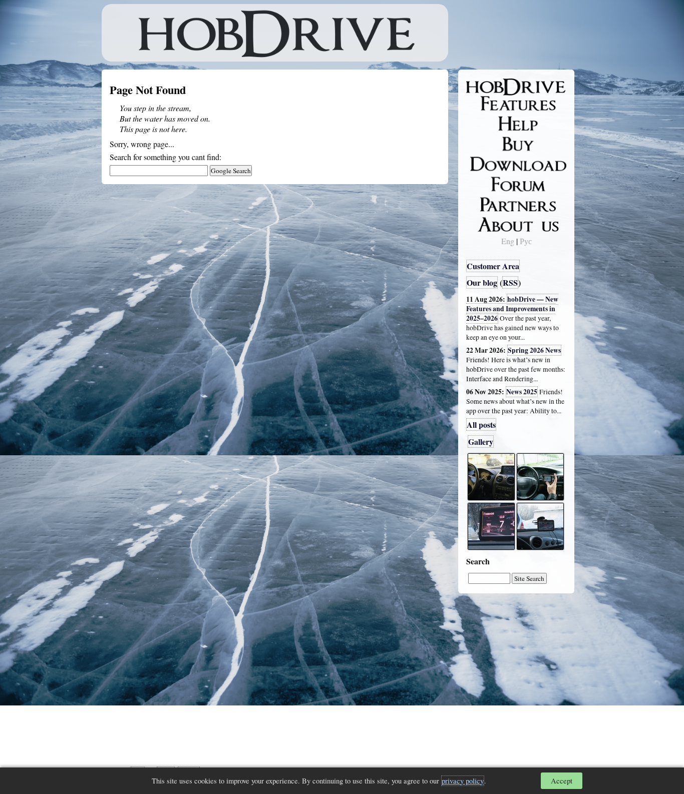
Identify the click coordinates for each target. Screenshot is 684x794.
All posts (481, 424)
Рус (526, 241)
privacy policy (463, 780)
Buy (479, 143)
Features (487, 104)
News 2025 (521, 392)
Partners (487, 203)
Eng (507, 241)
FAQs (482, 123)
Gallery (480, 441)
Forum (484, 183)
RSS (510, 282)
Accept (561, 780)
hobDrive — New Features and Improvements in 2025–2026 (512, 308)
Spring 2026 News (534, 350)
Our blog (482, 282)
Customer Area (493, 266)
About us (488, 223)
